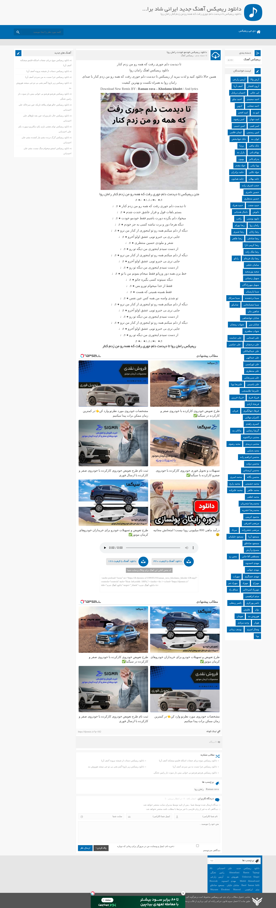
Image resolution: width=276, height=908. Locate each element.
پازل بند (240, 152)
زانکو (236, 258)
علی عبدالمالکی (251, 351)
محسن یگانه (253, 477)
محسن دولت (252, 463)
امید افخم (243, 112)
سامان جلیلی (252, 264)
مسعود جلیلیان (236, 536)
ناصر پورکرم (253, 602)
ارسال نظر (85, 848)
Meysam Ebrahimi (220, 889)
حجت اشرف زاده (250, 185)
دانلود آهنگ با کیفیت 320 (168, 561)
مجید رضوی (234, 443)
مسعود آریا (253, 536)
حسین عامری (252, 192)
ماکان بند (236, 430)
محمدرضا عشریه (250, 510)
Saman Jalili (253, 885)
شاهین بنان (253, 311)
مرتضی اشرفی (251, 523)
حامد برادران (237, 172)
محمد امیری (236, 477)
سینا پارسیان (252, 291)
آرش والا (254, 79)
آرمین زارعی (239, 79)
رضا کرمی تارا (252, 245)
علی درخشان (252, 344)
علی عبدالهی (252, 357)
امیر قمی (254, 125)
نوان (257, 609)
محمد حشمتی (252, 483)
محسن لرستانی (251, 470)
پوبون (241, 159)
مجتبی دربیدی (252, 443)
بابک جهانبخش (239, 139)
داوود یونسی (253, 218)
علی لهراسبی (252, 364)
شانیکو (235, 304)
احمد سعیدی (253, 99)
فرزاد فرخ (254, 397)
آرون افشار (253, 86)
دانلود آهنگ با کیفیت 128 (122, 561)
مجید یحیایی (253, 450)
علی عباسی (235, 344)
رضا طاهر (237, 238)
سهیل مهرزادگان (250, 284)
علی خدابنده (235, 337)
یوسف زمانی (235, 629)
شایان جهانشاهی (250, 318)
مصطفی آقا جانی (250, 556)
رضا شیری (238, 231)
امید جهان (254, 119)
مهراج (256, 583)
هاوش (246, 609)
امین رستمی (253, 132)
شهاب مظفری (251, 331)
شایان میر (254, 324)
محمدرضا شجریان (250, 503)
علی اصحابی (253, 337)
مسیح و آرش (252, 550)
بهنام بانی (254, 152)
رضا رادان (254, 231)
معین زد (233, 556)
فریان (235, 410)
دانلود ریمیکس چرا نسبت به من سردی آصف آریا (195, 766)
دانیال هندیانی (241, 212)
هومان (240, 616)
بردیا (241, 145)
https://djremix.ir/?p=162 (89, 731)
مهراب (236, 576)
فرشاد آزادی (253, 404)
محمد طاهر (253, 490)
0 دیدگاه (213, 742)
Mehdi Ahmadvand (249, 881)
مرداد (234, 530)
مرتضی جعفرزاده (250, 530)
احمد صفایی (253, 105)
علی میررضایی (251, 377)
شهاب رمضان (237, 324)
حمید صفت (253, 205)
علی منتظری (252, 371)
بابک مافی (254, 145)
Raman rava (212, 789)
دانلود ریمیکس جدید (247, 868)
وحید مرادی (243, 622)
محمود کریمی (252, 516)
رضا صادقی (253, 238)
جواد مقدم (240, 165)
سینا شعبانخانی (251, 304)
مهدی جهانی (253, 569)
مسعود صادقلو (251, 543)
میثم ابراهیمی (252, 596)
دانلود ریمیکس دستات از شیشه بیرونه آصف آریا (122, 760)
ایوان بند (255, 139)
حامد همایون (237, 178)
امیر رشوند (238, 119)
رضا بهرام (240, 225)
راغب (239, 218)
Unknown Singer (250, 876)
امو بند (256, 112)
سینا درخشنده (252, 298)
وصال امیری (253, 629)
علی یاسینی (253, 384)
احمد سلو (237, 99)
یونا (257, 636)
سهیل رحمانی (252, 278)
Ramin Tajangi (251, 872)
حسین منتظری (251, 198)
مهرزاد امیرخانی (251, 589)
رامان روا (199, 789)
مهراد (245, 583)
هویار (256, 622)
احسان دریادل (238, 92)
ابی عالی (254, 92)
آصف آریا (238, 86)
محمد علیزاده (235, 490)
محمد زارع (235, 483)
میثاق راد (233, 589)
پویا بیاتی (254, 165)
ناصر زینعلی (235, 602)
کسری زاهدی (252, 423)
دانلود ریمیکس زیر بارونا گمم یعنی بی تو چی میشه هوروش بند (116, 766)
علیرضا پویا (236, 384)
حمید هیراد (237, 205)
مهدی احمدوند (252, 563)
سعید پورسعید (252, 271)
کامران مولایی (252, 417)
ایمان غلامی (235, 132)
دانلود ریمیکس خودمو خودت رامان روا (187, 52)
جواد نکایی (254, 172)
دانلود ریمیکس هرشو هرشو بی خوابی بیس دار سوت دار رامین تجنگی (185, 772)
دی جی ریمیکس (247, 31)
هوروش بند (253, 616)
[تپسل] (93, 893)
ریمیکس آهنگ (187, 55)
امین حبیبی (239, 125)
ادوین (239, 105)
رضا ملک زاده (252, 251)
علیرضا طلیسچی (250, 390)
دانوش (256, 212)
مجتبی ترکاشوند (251, 437)
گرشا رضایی (252, 430)
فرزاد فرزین (237, 397)
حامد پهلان (254, 178)
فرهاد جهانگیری (251, 410)
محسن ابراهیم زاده (249, 457)
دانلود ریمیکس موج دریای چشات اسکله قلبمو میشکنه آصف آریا (188, 760)
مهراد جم (232, 583)
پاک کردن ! (101, 848)
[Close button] (183, 893)
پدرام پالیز (254, 159)
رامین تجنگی (217, 872)
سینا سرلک (234, 298)
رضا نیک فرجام (251, 258)
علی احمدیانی (224, 868)
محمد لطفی (253, 496)
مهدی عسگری (252, 576)
